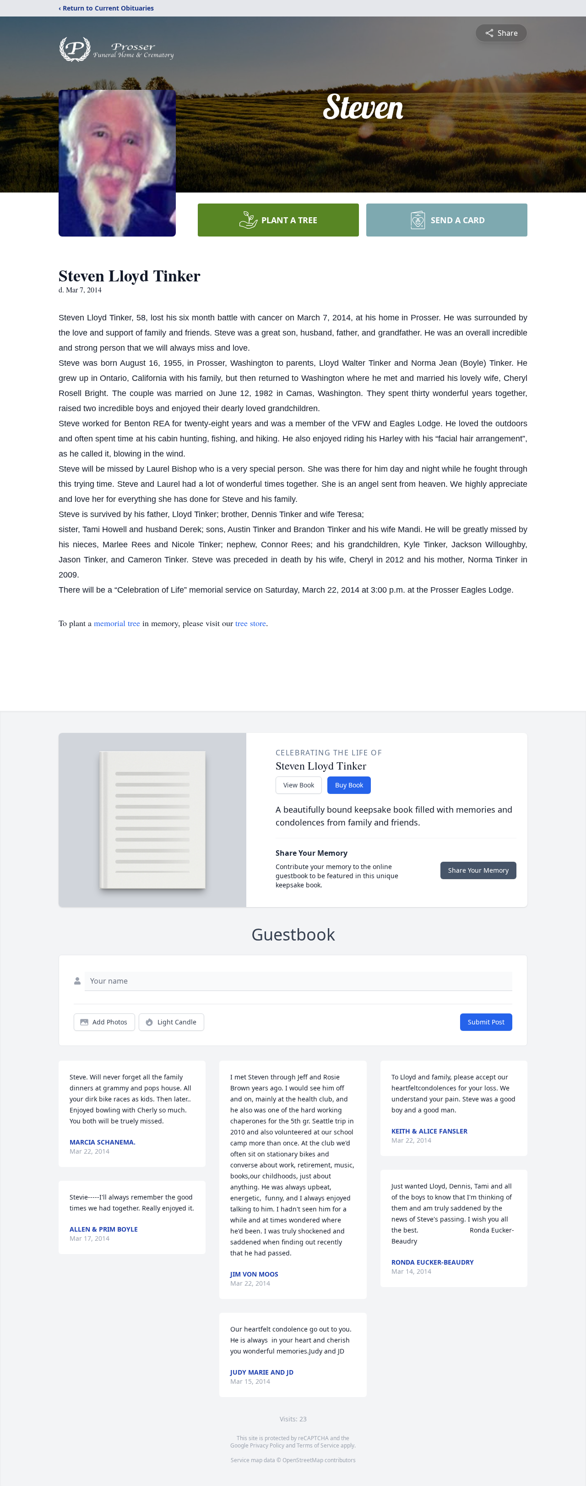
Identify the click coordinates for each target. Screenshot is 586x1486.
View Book (298, 785)
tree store (250, 622)
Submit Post (486, 1022)
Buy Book (349, 785)
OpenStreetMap (302, 1460)
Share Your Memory (478, 870)
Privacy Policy (267, 1445)
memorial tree (117, 622)
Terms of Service (318, 1445)
